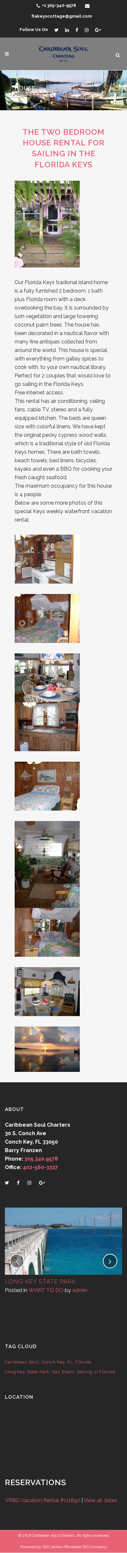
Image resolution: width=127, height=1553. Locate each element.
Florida (84, 1362)
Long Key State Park (40, 1281)
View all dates (100, 1500)
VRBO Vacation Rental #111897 (42, 1500)
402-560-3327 (40, 1167)
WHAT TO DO (46, 1290)
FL (70, 1362)
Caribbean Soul (22, 1362)
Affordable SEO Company (85, 1547)
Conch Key (53, 1362)
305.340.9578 (41, 1159)
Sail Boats (63, 1371)
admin (79, 1290)
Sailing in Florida (96, 1371)
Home (20, 94)
